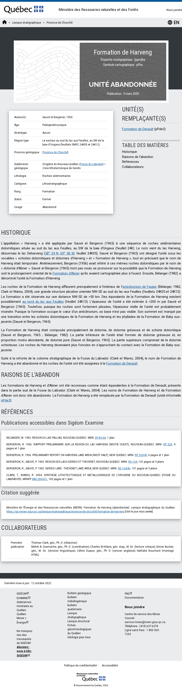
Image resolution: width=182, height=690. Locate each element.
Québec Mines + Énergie (21, 618)
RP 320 (167, 444)
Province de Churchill (55, 152)
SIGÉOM (21, 593)
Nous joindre (174, 10)
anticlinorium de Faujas (140, 287)
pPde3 (5, 400)
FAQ (127, 593)
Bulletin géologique (79, 593)
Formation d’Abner (66, 273)
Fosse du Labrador (91, 164)
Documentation (134, 597)
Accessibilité (110, 665)
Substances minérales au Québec (25, 606)
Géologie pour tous (79, 637)
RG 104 (132, 461)
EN (173, 22)
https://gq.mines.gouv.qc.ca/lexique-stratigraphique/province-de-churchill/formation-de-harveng (65, 511)
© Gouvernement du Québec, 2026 (91, 685)
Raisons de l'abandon (137, 157)
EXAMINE (22, 598)
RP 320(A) (141, 455)
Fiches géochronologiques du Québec (79, 629)
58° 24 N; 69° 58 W (59, 253)
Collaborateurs (133, 167)
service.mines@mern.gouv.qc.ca (145, 622)
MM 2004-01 (39, 479)
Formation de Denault (137, 129)
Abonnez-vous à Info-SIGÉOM (24, 651)
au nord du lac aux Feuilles (43, 302)
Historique (129, 152)
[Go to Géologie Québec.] (4, 22)
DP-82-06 (100, 437)
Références (130, 162)
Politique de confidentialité (80, 665)
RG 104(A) (124, 468)
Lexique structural (78, 621)
